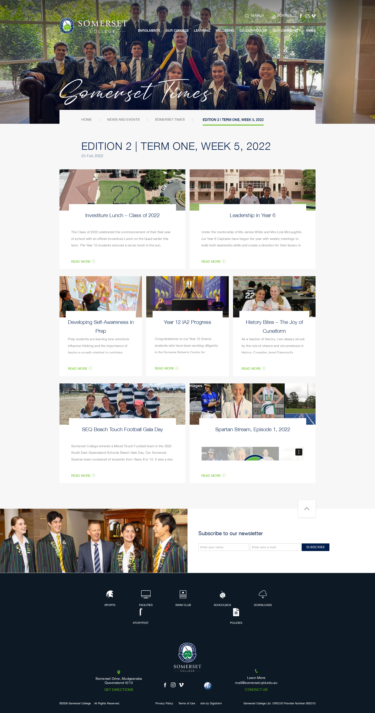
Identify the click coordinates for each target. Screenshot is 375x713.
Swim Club (183, 605)
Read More (81, 261)
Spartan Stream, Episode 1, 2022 (252, 429)
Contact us (256, 690)
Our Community (287, 30)
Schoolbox (222, 605)
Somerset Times (170, 119)
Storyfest (140, 623)
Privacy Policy (164, 703)
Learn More (256, 678)
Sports (109, 605)
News (311, 30)
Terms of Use (186, 703)
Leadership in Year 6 (252, 215)
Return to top (307, 508)
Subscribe (315, 547)
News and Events (123, 119)
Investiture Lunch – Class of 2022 (122, 215)
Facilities (146, 605)
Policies (236, 623)
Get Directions (118, 690)
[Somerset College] (93, 26)
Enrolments (149, 30)
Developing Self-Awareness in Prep (101, 326)
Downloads (263, 605)
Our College (177, 30)
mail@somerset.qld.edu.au (256, 683)
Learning (202, 30)
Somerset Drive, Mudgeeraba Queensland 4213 (118, 681)
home (86, 119)
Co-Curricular (253, 30)
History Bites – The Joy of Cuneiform (274, 326)
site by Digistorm (211, 703)
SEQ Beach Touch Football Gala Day (122, 429)
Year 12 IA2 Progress (187, 321)
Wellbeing (224, 30)
